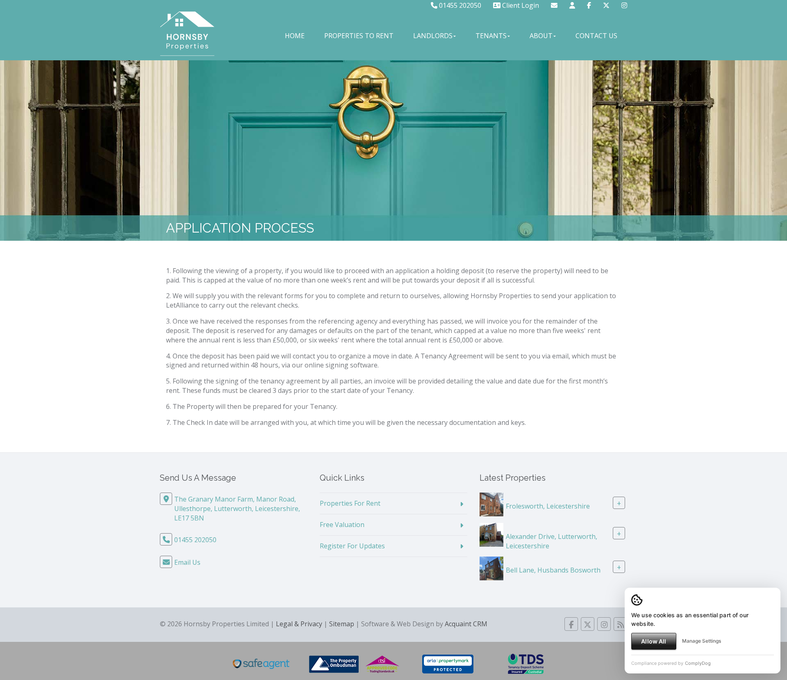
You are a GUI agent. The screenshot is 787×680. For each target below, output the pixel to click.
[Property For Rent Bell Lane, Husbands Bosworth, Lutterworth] (491, 567)
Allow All (653, 641)
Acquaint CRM (466, 623)
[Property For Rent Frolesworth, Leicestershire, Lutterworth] (491, 504)
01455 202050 (459, 5)
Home (295, 35)
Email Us (187, 562)
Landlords (433, 35)
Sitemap (341, 623)
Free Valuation (342, 524)
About (541, 35)
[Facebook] (589, 5)
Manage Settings (701, 641)
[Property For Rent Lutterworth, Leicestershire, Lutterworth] (491, 534)
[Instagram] (624, 5)
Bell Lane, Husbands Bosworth (553, 570)
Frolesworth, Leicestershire (548, 506)
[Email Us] (554, 5)
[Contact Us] (572, 5)
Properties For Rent (350, 503)
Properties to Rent (359, 35)
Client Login (519, 5)
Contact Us (596, 35)
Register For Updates (352, 545)
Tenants (491, 35)
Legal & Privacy (299, 623)
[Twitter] (606, 5)
